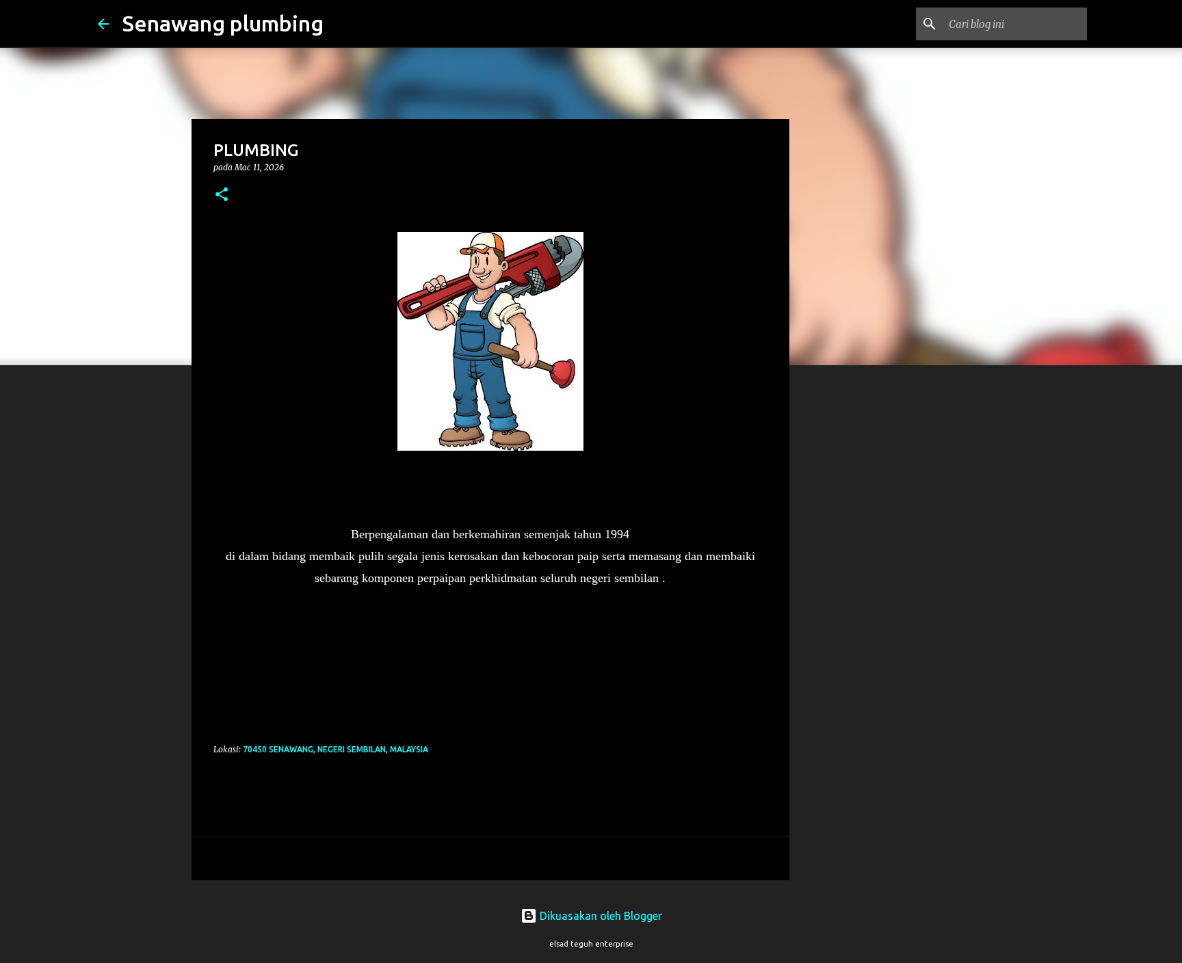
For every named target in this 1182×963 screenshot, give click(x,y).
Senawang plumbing (223, 23)
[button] (221, 195)
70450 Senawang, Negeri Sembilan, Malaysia (335, 749)
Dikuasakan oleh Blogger (599, 916)
